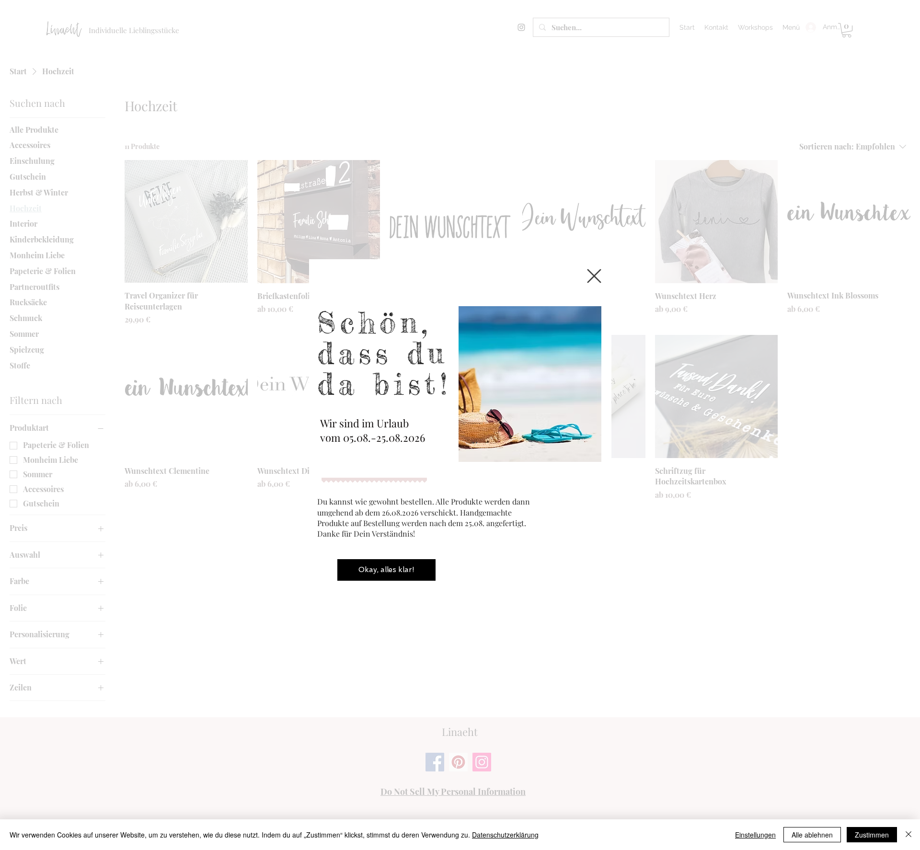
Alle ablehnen (812, 834)
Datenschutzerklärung (505, 834)
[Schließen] (908, 834)
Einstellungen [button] (755, 834)
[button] (594, 276)
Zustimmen (872, 834)
